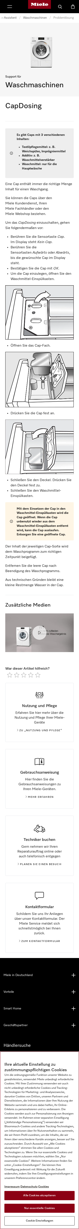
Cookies (43, 1186)
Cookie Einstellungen (39, 1220)
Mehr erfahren (41, 797)
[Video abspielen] (39, 633)
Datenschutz (29, 1186)
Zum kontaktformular (40, 941)
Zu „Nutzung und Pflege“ (40, 730)
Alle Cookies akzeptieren (39, 1195)
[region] (39, 1140)
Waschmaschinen (35, 17)
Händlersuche (17, 1045)
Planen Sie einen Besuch (40, 864)
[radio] (9, 675)
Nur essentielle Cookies (39, 1208)
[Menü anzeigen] (9, 6)
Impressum (12, 1186)
